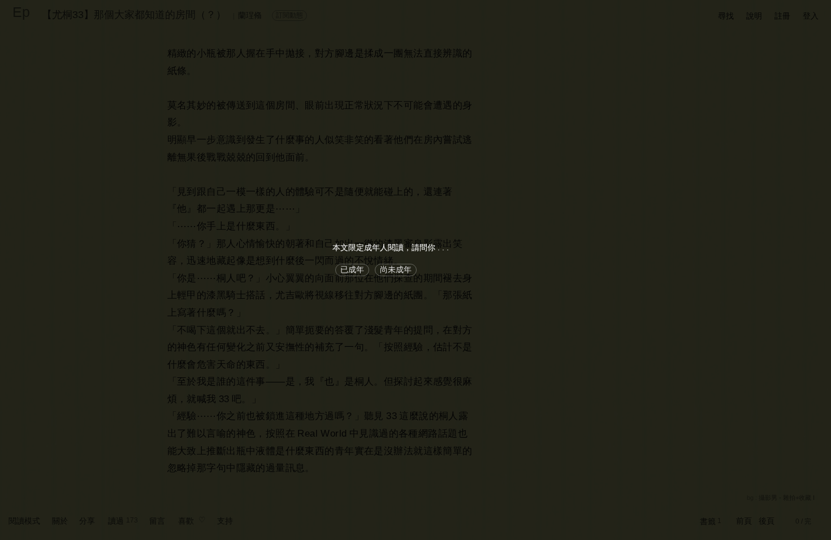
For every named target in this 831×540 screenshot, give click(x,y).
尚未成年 (396, 269)
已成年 (352, 269)
